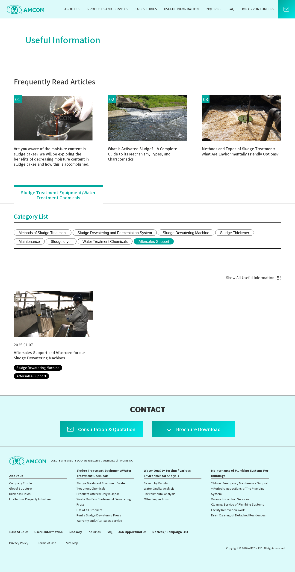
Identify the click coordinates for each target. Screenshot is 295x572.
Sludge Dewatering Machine (186, 233)
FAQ (231, 9)
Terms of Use (47, 543)
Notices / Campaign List (170, 532)
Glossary (75, 532)
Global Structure (20, 488)
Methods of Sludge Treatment (43, 233)
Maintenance (29, 242)
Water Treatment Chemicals (105, 242)
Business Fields (20, 494)
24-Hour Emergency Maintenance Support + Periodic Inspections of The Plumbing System (239, 488)
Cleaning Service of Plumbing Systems (237, 504)
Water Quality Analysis (159, 488)
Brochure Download (198, 429)
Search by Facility (156, 483)
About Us (72, 9)
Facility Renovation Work (228, 510)
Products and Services (107, 9)
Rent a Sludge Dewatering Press (99, 515)
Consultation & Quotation (107, 429)
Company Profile (20, 483)
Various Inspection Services (230, 499)
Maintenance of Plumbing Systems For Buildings (239, 473)
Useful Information (181, 9)
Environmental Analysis (159, 494)
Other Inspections (156, 499)
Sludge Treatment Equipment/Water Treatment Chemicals (58, 194)
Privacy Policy (18, 543)
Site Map (72, 543)
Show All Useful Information (250, 277)
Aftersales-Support (154, 242)
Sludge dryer (61, 242)
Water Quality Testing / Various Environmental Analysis (167, 473)
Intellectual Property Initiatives (30, 499)
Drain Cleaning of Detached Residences (238, 515)
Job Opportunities (257, 9)
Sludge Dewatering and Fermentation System (114, 233)
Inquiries (213, 9)
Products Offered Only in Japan (98, 494)
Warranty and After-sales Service (99, 520)
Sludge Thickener (234, 233)
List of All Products (89, 510)
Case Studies (146, 9)
